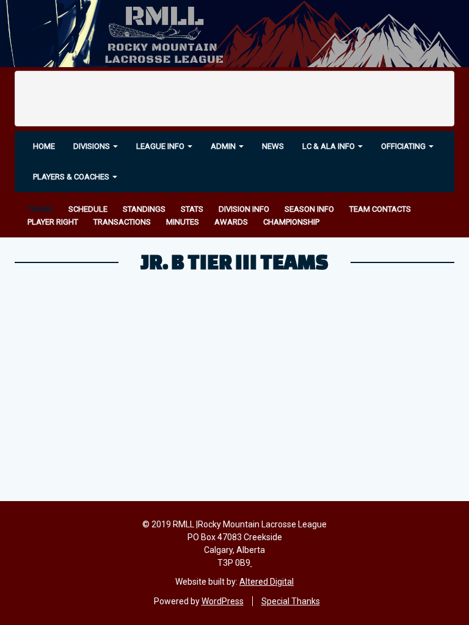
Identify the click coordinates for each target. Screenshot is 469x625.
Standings (144, 209)
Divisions (92, 146)
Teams (40, 209)
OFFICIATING (404, 146)
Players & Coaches (72, 176)
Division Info (244, 209)
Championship (291, 221)
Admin (224, 146)
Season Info (309, 209)
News (273, 146)
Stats (192, 209)
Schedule (87, 209)
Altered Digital (266, 582)
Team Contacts (380, 209)
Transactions (122, 221)
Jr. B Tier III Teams (234, 261)
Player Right (52, 221)
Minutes (182, 221)
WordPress (223, 601)
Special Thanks (290, 601)
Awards (231, 221)
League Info (161, 146)
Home (44, 146)
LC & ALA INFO (329, 146)
